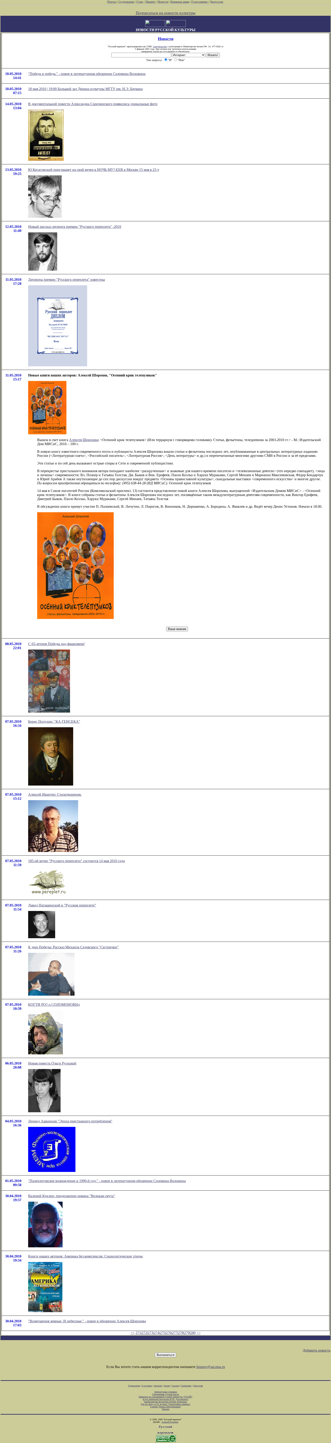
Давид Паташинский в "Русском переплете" (62, 905)
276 (168, 1333)
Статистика (186, 1385)
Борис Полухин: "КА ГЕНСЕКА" (54, 721)
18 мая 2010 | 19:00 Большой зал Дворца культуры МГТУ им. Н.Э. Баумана (85, 89)
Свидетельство (160, 46)
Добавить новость (316, 1350)
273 (150, 1333)
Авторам (158, 1385)
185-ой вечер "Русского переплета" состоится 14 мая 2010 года (76, 861)
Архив (167, 1385)
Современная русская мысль (165, 1394)
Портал (111, 1)
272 (144, 1333)
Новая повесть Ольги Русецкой (52, 1063)
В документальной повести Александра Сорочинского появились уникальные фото (92, 104)
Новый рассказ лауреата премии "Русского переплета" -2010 (74, 227)
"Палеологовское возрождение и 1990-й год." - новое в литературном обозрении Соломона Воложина (107, 1181)
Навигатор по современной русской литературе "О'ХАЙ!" (166, 1396)
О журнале (147, 1385)
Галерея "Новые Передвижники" (165, 1406)
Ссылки (175, 1385)
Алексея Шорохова (83, 440)
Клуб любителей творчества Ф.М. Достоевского (165, 1399)
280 (193, 1333)
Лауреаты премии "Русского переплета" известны (66, 279)
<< (133, 1333)
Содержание (126, 1)
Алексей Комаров (170, 1422)
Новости (163, 1)
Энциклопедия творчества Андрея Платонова (165, 1401)
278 (181, 1333)
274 (156, 1333)
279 (187, 1333)
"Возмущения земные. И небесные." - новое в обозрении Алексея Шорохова (87, 1321)
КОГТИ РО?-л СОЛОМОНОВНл (54, 1004)
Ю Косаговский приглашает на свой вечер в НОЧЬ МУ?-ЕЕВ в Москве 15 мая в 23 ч (93, 170)
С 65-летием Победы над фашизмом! (56, 644)
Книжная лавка (179, 1)
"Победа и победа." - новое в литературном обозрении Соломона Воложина (86, 74)
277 (174, 1333)
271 (138, 1333)
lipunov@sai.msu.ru (210, 1367)
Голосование (199, 1)
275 (162, 1333)
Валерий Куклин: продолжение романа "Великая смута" (71, 1196)
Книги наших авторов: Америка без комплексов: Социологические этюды (85, 1256)
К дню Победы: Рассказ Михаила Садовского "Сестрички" (73, 947)
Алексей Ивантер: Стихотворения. (55, 794)
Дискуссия (216, 1)
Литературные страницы (165, 1392)
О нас (139, 1)
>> (199, 1333)
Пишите (150, 1)
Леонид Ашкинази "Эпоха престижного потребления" (70, 1121)
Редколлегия (134, 1385)
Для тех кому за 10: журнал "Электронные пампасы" (165, 1404)
